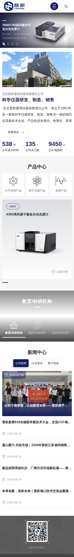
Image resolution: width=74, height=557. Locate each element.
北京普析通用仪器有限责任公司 (23, 94)
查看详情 (62, 271)
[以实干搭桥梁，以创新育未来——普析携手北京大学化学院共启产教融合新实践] (37, 393)
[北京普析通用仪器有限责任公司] (16, 6)
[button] (3, 44)
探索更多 (13, 132)
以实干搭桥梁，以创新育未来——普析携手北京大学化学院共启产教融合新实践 (37, 405)
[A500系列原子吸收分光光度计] (37, 243)
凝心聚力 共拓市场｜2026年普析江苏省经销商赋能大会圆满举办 (37, 445)
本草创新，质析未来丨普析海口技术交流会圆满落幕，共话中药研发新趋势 (37, 491)
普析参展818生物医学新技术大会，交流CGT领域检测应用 (37, 422)
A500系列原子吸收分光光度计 (27, 214)
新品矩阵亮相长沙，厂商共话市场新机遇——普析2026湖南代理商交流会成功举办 (37, 468)
